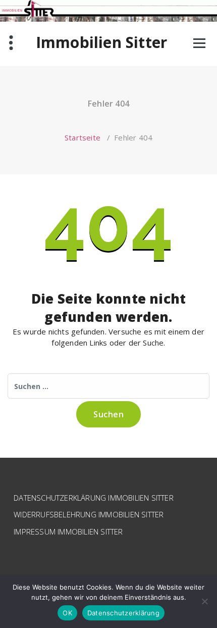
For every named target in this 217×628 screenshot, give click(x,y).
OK (67, 613)
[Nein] (204, 601)
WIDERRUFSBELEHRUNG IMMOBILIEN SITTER (89, 514)
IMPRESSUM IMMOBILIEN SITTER (68, 531)
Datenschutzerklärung (123, 613)
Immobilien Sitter (101, 42)
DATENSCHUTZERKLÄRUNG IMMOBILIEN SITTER (94, 498)
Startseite (82, 137)
